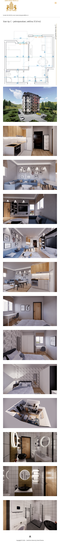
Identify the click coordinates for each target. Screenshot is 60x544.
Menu (55, 3)
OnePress (28, 540)
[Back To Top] (30, 537)
